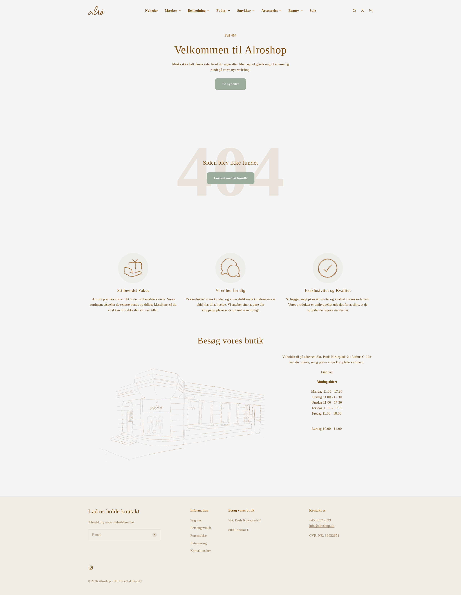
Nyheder (151, 10)
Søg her (195, 520)
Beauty (293, 10)
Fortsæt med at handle (230, 178)
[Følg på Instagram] (90, 567)
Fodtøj (221, 10)
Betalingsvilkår (200, 528)
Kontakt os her (200, 551)
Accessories (269, 10)
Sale (313, 10)
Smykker (244, 10)
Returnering (198, 543)
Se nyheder (230, 84)
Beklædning (197, 10)
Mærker (171, 10)
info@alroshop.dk (321, 526)
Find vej (327, 372)
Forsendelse (198, 535)
